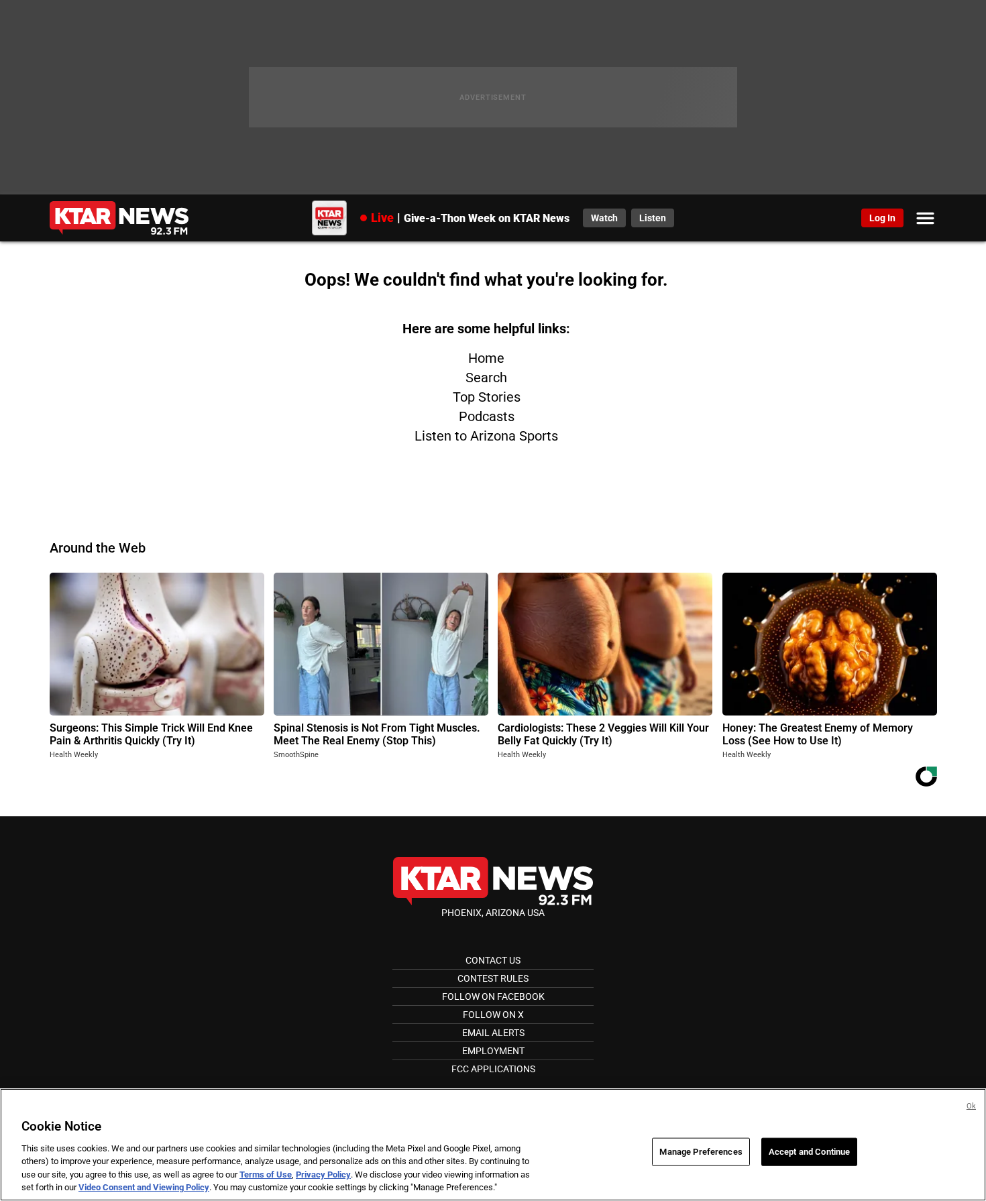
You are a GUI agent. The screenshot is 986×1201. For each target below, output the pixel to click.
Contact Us (493, 960)
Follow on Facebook (493, 996)
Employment (493, 1050)
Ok (971, 1106)
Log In (882, 218)
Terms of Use (265, 1174)
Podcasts (486, 416)
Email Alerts (493, 1032)
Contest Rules (493, 978)
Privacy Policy (323, 1174)
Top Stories (487, 397)
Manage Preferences (700, 1152)
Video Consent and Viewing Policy (143, 1187)
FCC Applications (493, 1069)
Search (486, 377)
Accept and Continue (809, 1152)
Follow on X (493, 1014)
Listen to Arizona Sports (486, 436)
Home (486, 358)
